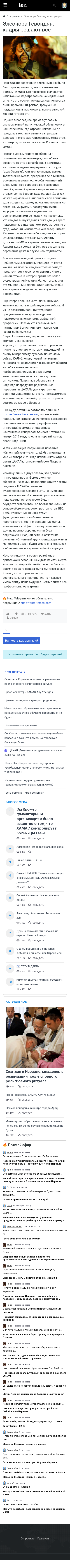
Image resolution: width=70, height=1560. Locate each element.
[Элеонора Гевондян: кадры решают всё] (35, 57)
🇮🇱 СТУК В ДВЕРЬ (28, 966)
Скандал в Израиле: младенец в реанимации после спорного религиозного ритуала (35, 1076)
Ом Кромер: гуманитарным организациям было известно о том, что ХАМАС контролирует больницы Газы (33, 738)
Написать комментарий (21, 640)
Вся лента (13, 672)
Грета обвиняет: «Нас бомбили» (24, 792)
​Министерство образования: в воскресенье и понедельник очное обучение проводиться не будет (33, 713)
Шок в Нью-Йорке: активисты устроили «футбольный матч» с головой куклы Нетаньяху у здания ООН (34, 768)
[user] (64, 5)
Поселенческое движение (20, 725)
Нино (9, 1245)
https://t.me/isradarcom (36, 603)
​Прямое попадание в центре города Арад (30, 700)
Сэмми (14, 617)
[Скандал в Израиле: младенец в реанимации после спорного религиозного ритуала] (35, 1038)
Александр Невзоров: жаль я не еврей (40, 846)
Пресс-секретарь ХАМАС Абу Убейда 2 (28, 692)
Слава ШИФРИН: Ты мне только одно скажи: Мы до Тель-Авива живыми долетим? (40, 878)
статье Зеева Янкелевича (20, 414)
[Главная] (4, 16)
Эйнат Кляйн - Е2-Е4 (29, 860)
